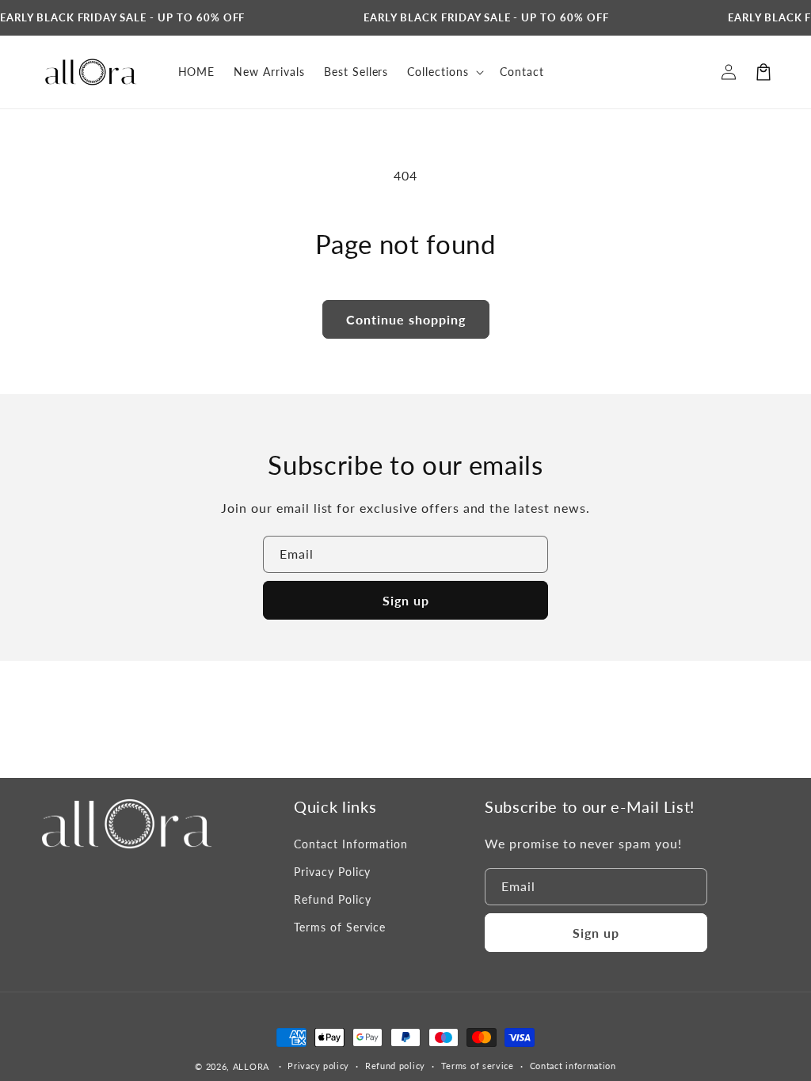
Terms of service (477, 1065)
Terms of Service (340, 927)
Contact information (573, 1065)
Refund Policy (332, 899)
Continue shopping (406, 319)
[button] (763, 72)
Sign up (406, 600)
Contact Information (351, 844)
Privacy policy (318, 1065)
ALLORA (251, 1066)
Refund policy (395, 1065)
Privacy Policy (332, 871)
